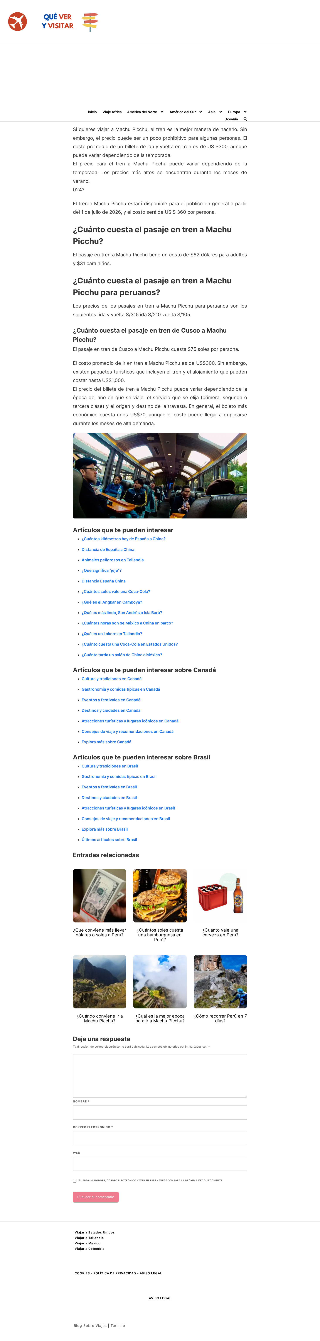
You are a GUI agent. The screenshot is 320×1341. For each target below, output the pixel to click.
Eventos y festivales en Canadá (111, 700)
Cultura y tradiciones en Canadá (111, 678)
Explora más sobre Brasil (105, 829)
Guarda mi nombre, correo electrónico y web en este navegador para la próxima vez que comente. (151, 1180)
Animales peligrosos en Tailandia (113, 560)
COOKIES (83, 1273)
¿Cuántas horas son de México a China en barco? (127, 623)
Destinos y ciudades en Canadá (111, 710)
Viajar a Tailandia (89, 1238)
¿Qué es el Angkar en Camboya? (112, 602)
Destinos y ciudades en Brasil (109, 797)
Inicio (92, 112)
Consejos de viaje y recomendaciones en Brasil (126, 818)
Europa (234, 112)
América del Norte (142, 112)
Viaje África (112, 112)
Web (76, 1152)
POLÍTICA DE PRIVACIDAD (114, 1273)
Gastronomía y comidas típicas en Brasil (119, 776)
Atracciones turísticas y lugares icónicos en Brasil (128, 808)
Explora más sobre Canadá (106, 742)
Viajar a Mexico (88, 1243)
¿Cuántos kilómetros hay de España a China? (124, 539)
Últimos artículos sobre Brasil (109, 839)
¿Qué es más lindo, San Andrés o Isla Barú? (122, 612)
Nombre (81, 1101)
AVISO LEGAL (151, 1273)
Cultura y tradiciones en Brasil (110, 766)
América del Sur (183, 112)
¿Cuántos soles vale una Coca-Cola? (116, 591)
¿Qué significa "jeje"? (102, 570)
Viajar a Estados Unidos (95, 1232)
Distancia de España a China (108, 549)
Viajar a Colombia (89, 1248)
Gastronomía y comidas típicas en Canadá (121, 689)
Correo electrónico (93, 1127)
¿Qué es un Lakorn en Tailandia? (112, 633)
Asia (212, 112)
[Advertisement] (160, 76)
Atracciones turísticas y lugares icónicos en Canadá (130, 721)
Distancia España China (104, 581)
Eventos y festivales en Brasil (109, 787)
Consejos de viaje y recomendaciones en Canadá (127, 731)
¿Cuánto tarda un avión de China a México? (122, 655)
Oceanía (231, 119)
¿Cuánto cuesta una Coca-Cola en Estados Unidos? (130, 644)
